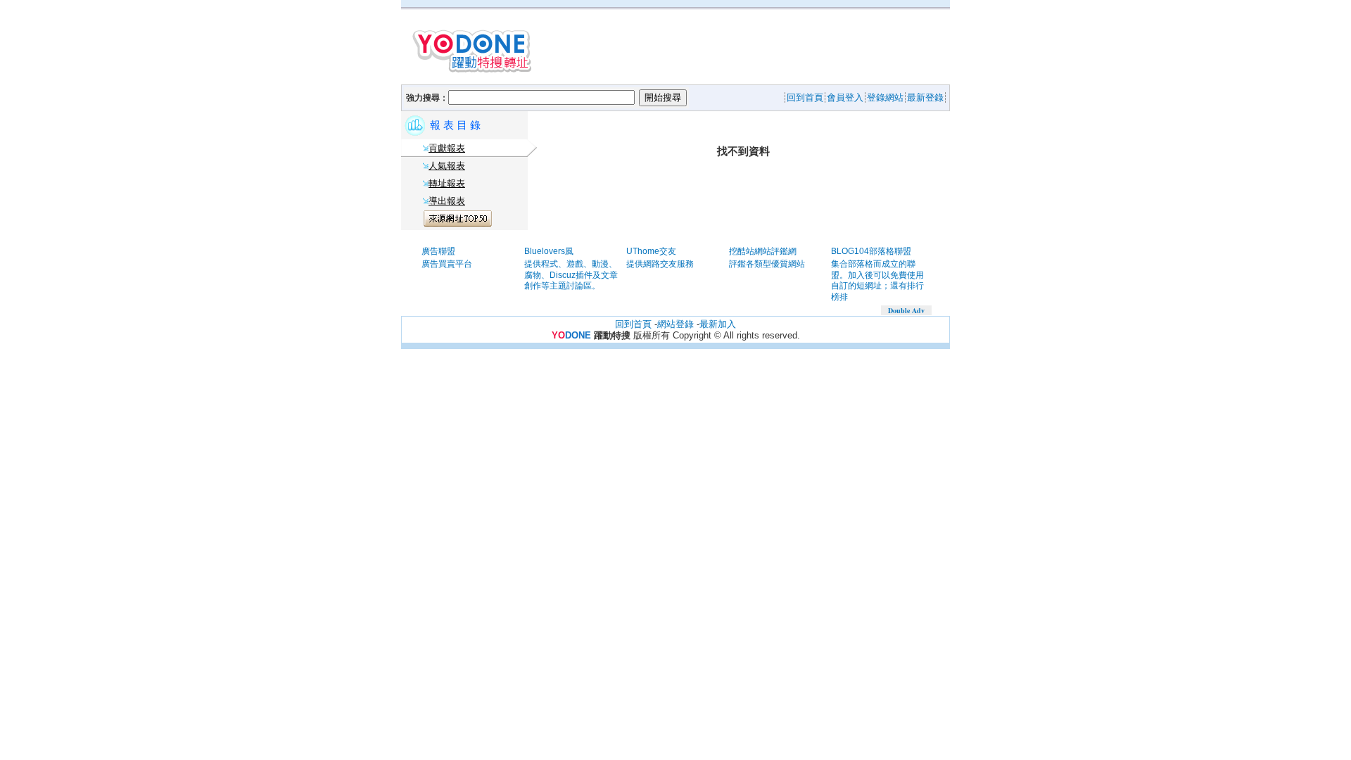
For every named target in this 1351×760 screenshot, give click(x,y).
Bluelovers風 (548, 251)
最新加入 (717, 324)
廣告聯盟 (438, 251)
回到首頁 (633, 324)
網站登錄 (675, 324)
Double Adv (906, 310)
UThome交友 (651, 251)
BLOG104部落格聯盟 (871, 251)
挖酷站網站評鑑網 (763, 251)
